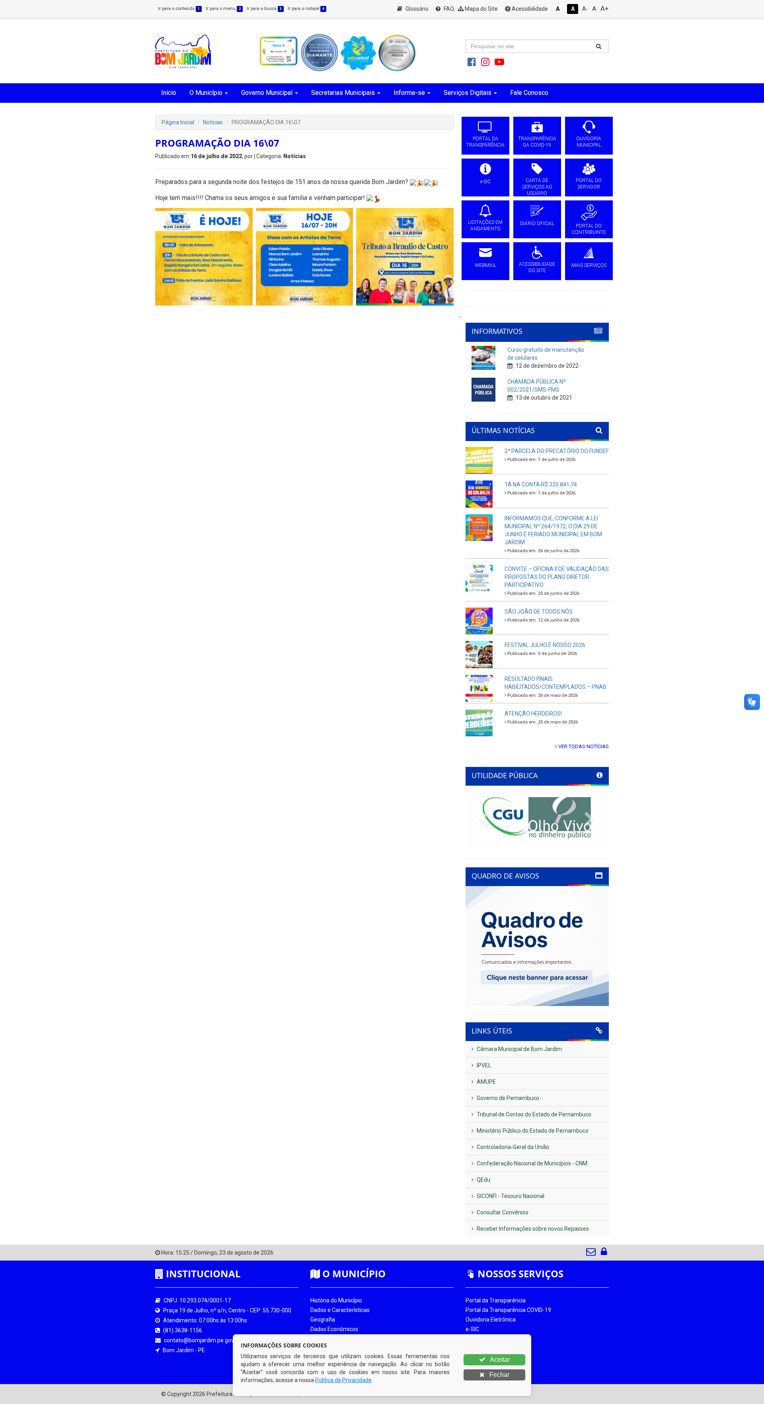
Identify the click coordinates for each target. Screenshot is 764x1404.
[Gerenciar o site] (604, 1253)
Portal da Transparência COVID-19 (508, 1310)
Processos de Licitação (494, 1338)
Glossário (416, 9)
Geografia (322, 1319)
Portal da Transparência (496, 1300)
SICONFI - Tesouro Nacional (510, 1196)
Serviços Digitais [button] (467, 92)
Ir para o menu (223, 8)
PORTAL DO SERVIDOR (589, 184)
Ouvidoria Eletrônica (491, 1319)
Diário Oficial (481, 1358)
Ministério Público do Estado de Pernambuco (532, 1131)
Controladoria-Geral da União (512, 1147)
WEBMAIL (485, 265)
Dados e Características (340, 1310)
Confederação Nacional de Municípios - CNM (531, 1163)
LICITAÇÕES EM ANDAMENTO (485, 225)
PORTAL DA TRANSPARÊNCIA (485, 142)
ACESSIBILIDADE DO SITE (537, 267)
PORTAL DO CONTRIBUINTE (589, 229)
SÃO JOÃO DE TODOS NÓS (539, 611)
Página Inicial (178, 122)
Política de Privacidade (343, 1380)
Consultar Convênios (502, 1212)
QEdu (483, 1180)
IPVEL (483, 1065)
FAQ (448, 9)
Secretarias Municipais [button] (343, 92)
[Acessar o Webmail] (591, 1253)
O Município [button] (205, 92)
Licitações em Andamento (499, 1348)
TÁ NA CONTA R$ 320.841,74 (541, 484)
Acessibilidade (529, 9)
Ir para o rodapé (306, 8)
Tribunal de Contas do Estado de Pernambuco (533, 1114)
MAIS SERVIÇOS (588, 265)
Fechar (498, 1374)
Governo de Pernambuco (507, 1098)
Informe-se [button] (409, 92)
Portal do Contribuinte (493, 1367)
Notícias (213, 122)
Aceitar (499, 1359)
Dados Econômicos (334, 1329)
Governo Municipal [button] (266, 92)
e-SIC (485, 181)
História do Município (336, 1300)
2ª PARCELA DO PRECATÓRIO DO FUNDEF (557, 451)
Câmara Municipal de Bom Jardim (519, 1049)
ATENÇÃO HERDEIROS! (533, 713)
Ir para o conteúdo (179, 8)
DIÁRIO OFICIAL (537, 223)
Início (168, 92)
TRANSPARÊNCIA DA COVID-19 (537, 142)
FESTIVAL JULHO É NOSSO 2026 (545, 645)
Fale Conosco (529, 92)
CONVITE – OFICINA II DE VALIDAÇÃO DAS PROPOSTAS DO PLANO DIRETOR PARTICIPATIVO (557, 577)
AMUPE (486, 1081)
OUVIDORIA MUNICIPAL (588, 142)
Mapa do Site (481, 9)
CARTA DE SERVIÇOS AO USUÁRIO (537, 187)
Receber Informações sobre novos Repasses (532, 1229)
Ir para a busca (264, 8)
